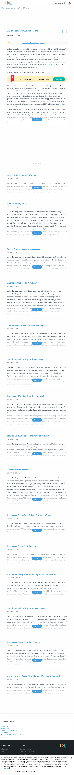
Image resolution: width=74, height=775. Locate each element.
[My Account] (70, 3)
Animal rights (4, 726)
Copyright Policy (25, 749)
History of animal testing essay (33, 43)
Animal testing (50, 57)
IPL (2, 8)
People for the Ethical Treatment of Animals (12, 735)
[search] (65, 3)
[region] (37, 765)
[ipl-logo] (8, 4)
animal (15, 62)
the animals (51, 64)
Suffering (3, 737)
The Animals (4, 732)
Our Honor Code (25, 754)
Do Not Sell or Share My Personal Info (25, 771)
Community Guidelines (27, 752)
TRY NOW (59, 79)
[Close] (71, 758)
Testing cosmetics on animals (9, 730)
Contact (4, 752)
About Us (4, 749)
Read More (37, 187)
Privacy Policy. (5, 768)
